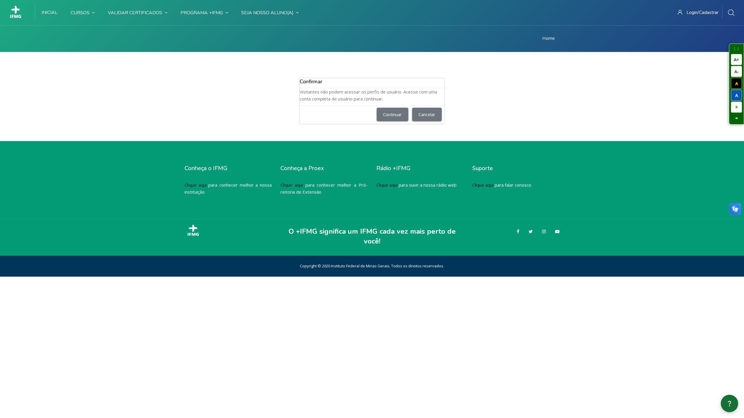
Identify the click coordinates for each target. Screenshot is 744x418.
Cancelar (427, 114)
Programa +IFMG (201, 13)
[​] (17, 12)
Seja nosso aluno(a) (267, 13)
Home (548, 38)
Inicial (50, 12)
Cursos (80, 13)
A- (736, 71)
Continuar (392, 114)
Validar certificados (135, 13)
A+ (736, 59)
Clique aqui (196, 185)
